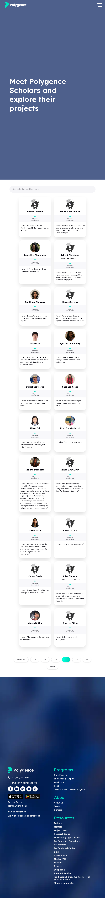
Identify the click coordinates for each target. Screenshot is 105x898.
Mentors (58, 826)
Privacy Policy (15, 802)
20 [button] (55, 659)
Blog (56, 852)
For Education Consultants (67, 841)
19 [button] (45, 659)
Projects (58, 823)
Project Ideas (60, 830)
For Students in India (64, 848)
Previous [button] (21, 659)
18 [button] (35, 659)
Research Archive (62, 873)
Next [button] (52, 666)
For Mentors (60, 844)
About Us (58, 802)
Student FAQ (60, 855)
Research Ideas (62, 834)
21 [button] (66, 659)
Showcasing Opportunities (67, 837)
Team (57, 806)
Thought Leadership (64, 883)
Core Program (61, 775)
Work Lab (59, 782)
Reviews (58, 866)
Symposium (59, 869)
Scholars (58, 862)
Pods (56, 786)
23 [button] (87, 659)
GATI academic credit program (69, 789)
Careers (58, 810)
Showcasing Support (64, 778)
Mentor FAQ (60, 859)
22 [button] (76, 659)
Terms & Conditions (17, 806)
